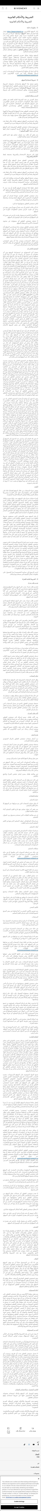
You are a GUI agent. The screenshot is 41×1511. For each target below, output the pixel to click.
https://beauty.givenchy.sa (15, 31)
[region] (20, 1493)
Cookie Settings (19, 1501)
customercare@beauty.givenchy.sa (27, 75)
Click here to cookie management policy (18, 1497)
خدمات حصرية (35, 1467)
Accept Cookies (19, 1507)
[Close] (38, 1479)
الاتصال (37, 1454)
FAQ (38, 1456)
